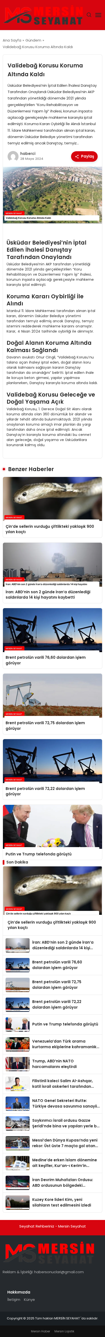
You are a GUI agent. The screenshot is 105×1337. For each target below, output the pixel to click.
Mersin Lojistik (64, 1331)
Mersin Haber (40, 1331)
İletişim (13, 1299)
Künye (29, 1299)
